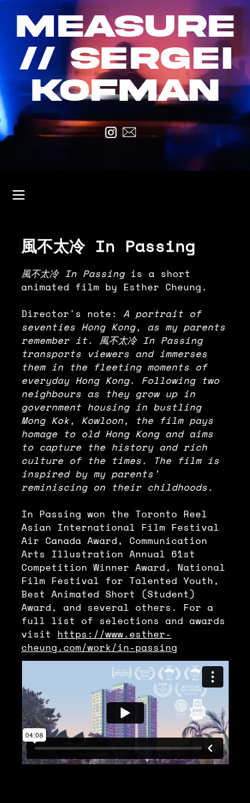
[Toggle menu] (19, 195)
